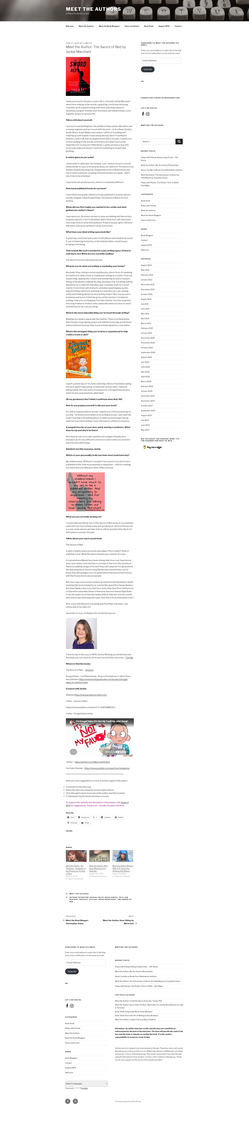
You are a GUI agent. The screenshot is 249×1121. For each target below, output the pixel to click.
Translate (84, 1088)
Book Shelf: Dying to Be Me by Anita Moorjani (133, 1011)
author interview (79, 897)
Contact (178, 26)
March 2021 (146, 323)
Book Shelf (148, 26)
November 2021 (148, 289)
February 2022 (147, 275)
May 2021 (145, 314)
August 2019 (146, 415)
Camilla (87, 43)
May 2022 (145, 270)
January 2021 (146, 333)
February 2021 (147, 328)
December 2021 (147, 284)
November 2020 (148, 343)
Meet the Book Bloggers (109, 26)
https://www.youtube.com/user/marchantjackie (107, 768)
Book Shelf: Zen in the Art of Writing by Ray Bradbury (136, 1015)
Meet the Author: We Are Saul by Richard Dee (160, 165)
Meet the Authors (86, 26)
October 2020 (147, 347)
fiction (93, 899)
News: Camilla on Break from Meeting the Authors (161, 170)
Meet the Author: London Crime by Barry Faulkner (135, 1019)
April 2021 (145, 318)
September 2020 (148, 352)
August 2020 (146, 357)
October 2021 (147, 294)
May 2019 (145, 430)
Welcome (70, 26)
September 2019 (148, 410)
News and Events (132, 26)
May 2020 (145, 372)
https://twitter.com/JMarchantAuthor (92, 762)
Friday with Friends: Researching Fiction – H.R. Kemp (136, 967)
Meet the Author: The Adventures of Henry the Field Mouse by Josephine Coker (147, 981)
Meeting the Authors (152, 125)
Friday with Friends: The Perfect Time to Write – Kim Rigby (139, 986)
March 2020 (146, 381)
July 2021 (145, 304)
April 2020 (145, 376)
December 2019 (148, 396)
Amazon (89, 670)
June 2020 (145, 367)
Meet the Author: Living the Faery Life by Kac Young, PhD (138, 1001)
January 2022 (146, 280)
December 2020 (148, 338)
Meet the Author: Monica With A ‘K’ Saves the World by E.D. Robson (122, 868)
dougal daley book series (104, 897)
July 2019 (145, 420)
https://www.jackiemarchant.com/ (90, 695)
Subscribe (148, 69)
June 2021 (145, 309)
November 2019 (148, 401)
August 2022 (146, 265)
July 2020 (145, 362)
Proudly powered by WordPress (128, 1101)
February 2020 (147, 386)
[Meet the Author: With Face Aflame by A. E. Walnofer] (99, 856)
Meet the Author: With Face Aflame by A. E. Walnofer (98, 868)
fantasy (83, 899)
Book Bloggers (147, 235)
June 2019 (145, 425)
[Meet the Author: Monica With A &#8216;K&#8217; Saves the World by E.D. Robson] (122, 856)
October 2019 (147, 406)
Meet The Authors (93, 9)
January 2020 (147, 391)
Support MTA (164, 26)
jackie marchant (107, 899)
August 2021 (146, 299)
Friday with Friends (148, 205)
